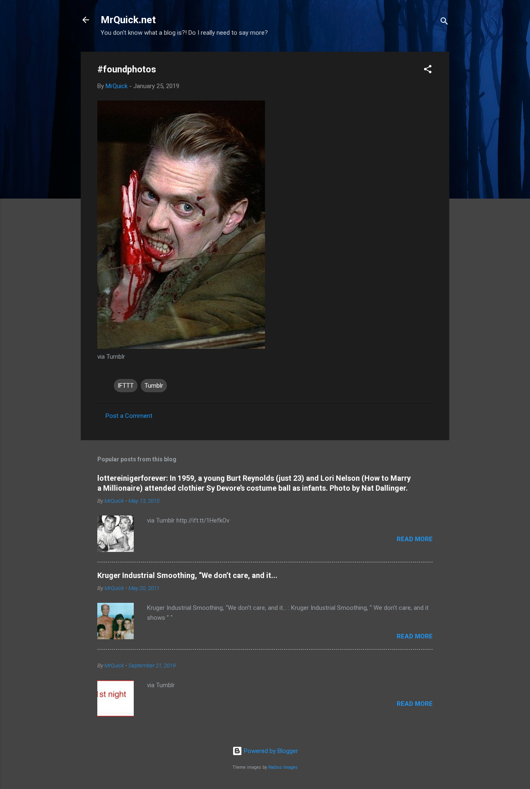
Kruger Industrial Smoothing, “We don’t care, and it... (187, 575)
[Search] (444, 22)
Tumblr (154, 385)
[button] (428, 70)
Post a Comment (129, 416)
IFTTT (126, 385)
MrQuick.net (128, 20)
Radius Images (283, 767)
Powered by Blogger (270, 751)
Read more (415, 539)
